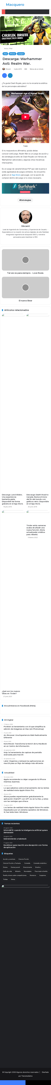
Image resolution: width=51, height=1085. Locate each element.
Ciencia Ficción (24, 859)
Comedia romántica (40, 863)
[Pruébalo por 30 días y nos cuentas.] (25, 188)
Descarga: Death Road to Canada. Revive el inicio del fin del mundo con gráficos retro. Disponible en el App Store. (37, 499)
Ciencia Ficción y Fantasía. (12, 863)
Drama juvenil (15, 867)
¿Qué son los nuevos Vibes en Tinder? (11, 692)
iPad (10, 48)
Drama (5, 867)
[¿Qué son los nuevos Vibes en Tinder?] (13, 599)
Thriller (5, 879)
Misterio (18, 871)
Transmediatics (26, 1076)
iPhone (12, 54)
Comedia (27, 863)
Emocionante (27, 867)
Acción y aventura (9, 859)
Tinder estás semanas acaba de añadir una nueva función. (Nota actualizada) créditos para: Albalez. (36, 530)
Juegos (21, 54)
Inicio (6, 48)
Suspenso (42, 875)
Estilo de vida (7, 871)
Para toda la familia (41, 871)
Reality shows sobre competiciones (14, 875)
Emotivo (38, 867)
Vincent (8, 69)
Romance (33, 875)
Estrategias (26, 200)
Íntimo (13, 879)
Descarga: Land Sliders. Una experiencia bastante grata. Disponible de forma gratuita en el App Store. (12, 499)
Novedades (27, 871)
